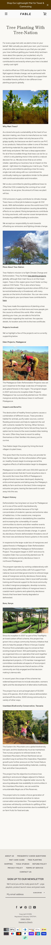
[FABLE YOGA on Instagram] (30, 907)
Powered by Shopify (26, 922)
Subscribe (37, 893)
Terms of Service (34, 868)
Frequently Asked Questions (31, 856)
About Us (9, 856)
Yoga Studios (22, 864)
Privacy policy (15, 868)
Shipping (8, 864)
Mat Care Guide (17, 860)
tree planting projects (37, 276)
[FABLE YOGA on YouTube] (34, 907)
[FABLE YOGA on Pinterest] (25, 907)
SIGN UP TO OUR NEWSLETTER (25, 879)
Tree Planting (35, 860)
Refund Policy (40, 864)
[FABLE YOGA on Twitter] (21, 907)
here (5, 300)
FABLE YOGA (25, 919)
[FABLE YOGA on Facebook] (16, 907)
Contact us (25, 872)
